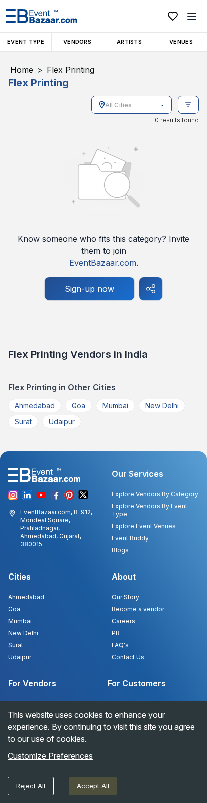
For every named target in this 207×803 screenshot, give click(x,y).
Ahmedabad (35, 405)
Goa (78, 405)
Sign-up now (89, 289)
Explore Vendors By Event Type (149, 510)
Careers (123, 621)
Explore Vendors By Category (155, 494)
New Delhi (162, 405)
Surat (23, 421)
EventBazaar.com (102, 263)
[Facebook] (55, 495)
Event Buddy (130, 538)
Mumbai (115, 405)
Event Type (25, 41)
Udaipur (62, 421)
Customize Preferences (50, 756)
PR (116, 633)
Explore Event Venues (144, 526)
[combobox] (132, 104)
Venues (181, 41)
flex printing (70, 70)
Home (21, 70)
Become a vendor (138, 609)
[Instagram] (13, 495)
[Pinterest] (69, 495)
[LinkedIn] (27, 495)
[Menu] (192, 16)
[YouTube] (41, 495)
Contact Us (128, 657)
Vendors (77, 41)
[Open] (162, 105)
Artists (129, 41)
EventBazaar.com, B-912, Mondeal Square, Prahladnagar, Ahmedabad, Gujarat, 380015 (56, 528)
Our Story (125, 597)
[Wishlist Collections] (173, 16)
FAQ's (120, 645)
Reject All (30, 786)
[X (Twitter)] (83, 495)
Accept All (93, 786)
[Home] (41, 16)
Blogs (120, 550)
